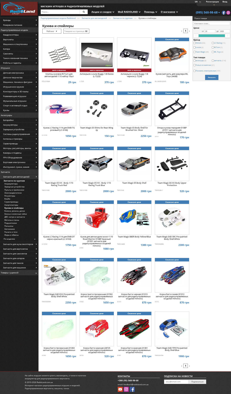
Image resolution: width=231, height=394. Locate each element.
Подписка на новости (178, 376)
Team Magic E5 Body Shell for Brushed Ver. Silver (134, 129)
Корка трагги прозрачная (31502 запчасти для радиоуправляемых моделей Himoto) (96, 296)
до (218, 31)
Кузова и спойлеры (14, 208)
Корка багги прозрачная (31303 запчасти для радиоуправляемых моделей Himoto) (59, 350)
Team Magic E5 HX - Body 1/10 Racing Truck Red (59, 184)
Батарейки (8, 120)
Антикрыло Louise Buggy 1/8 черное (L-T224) (134, 75)
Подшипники (10, 223)
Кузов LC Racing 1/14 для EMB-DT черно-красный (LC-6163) (59, 238)
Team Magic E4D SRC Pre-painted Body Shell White (172, 238)
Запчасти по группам (14, 180)
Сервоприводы (10, 143)
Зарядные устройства (13, 129)
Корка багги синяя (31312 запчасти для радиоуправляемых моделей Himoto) (172, 296)
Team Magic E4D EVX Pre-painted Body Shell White (59, 295)
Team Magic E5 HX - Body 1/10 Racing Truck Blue (97, 184)
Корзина (213, 4)
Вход (225, 1)
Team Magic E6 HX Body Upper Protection (172, 184)
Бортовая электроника (14, 162)
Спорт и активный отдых (15, 105)
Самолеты (8, 53)
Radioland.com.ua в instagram (228, 13)
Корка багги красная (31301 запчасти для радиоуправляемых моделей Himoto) (134, 350)
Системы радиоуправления (16, 134)
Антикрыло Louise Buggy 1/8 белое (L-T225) (96, 75)
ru (200, 1)
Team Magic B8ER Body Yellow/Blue (134, 237)
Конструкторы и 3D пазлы (15, 91)
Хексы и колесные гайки (15, 214)
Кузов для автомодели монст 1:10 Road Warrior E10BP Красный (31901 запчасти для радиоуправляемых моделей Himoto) (96, 241)
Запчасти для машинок (14, 267)
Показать (212, 77)
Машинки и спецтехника (15, 44)
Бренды (7, 20)
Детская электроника (13, 72)
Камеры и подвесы (12, 152)
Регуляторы (9, 195)
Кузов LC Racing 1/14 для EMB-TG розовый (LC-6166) (59, 129)
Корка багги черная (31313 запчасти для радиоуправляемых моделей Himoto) (134, 296)
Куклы (6, 110)
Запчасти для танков (13, 263)
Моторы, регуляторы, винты (17, 148)
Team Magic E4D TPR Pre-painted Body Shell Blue (172, 349)
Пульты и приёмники (14, 190)
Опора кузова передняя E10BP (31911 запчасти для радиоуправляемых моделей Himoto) (172, 131)
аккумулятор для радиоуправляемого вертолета (47, 378)
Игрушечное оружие (13, 86)
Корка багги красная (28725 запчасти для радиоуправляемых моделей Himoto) (96, 350)
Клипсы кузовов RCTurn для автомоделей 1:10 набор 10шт (59, 75)
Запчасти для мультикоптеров (18, 244)
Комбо (7, 198)
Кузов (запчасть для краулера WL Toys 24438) (172, 75)
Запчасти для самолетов (15, 253)
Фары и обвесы (11, 235)
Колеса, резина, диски (14, 211)
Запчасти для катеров (13, 258)
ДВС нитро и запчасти (14, 217)
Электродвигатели (13, 192)
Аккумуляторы (10, 124)
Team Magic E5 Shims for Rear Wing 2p (96, 129)
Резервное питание (12, 25)
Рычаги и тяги (10, 232)
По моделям (9, 239)
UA (196, 1)
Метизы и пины (11, 220)
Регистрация (212, 1)
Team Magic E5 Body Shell (134, 183)
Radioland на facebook (224, 13)
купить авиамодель (59, 375)
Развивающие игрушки (14, 96)
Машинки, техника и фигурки (17, 82)
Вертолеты (8, 39)
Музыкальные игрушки (14, 101)
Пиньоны (8, 226)
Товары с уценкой (9, 272)
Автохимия (9, 229)
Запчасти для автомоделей (16, 176)
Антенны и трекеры (12, 138)
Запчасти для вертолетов (15, 248)
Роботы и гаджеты (12, 62)
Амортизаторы (11, 205)
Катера (6, 48)
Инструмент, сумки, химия (16, 167)
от (203, 31)
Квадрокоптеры (11, 34)
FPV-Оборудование (12, 157)
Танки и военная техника (15, 58)
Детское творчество (13, 77)
